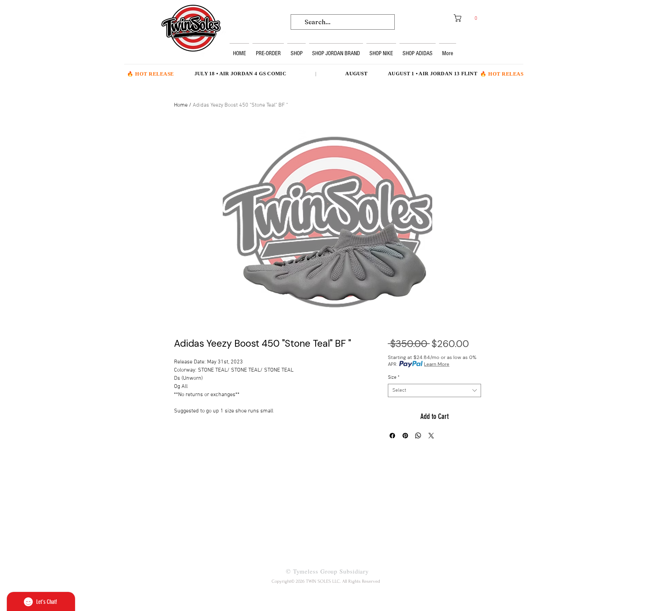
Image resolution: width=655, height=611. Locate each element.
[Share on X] (431, 436)
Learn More (436, 364)
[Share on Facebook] (392, 436)
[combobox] (434, 390)
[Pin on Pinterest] (405, 436)
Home (181, 105)
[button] (468, 18)
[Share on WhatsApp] (418, 436)
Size (393, 377)
